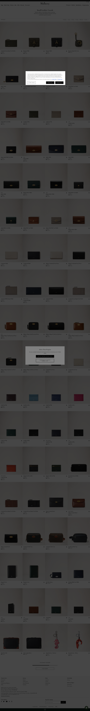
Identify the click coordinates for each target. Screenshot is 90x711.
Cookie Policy (54, 79)
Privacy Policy (60, 79)
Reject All (50, 82)
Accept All (59, 82)
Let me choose (31, 82)
